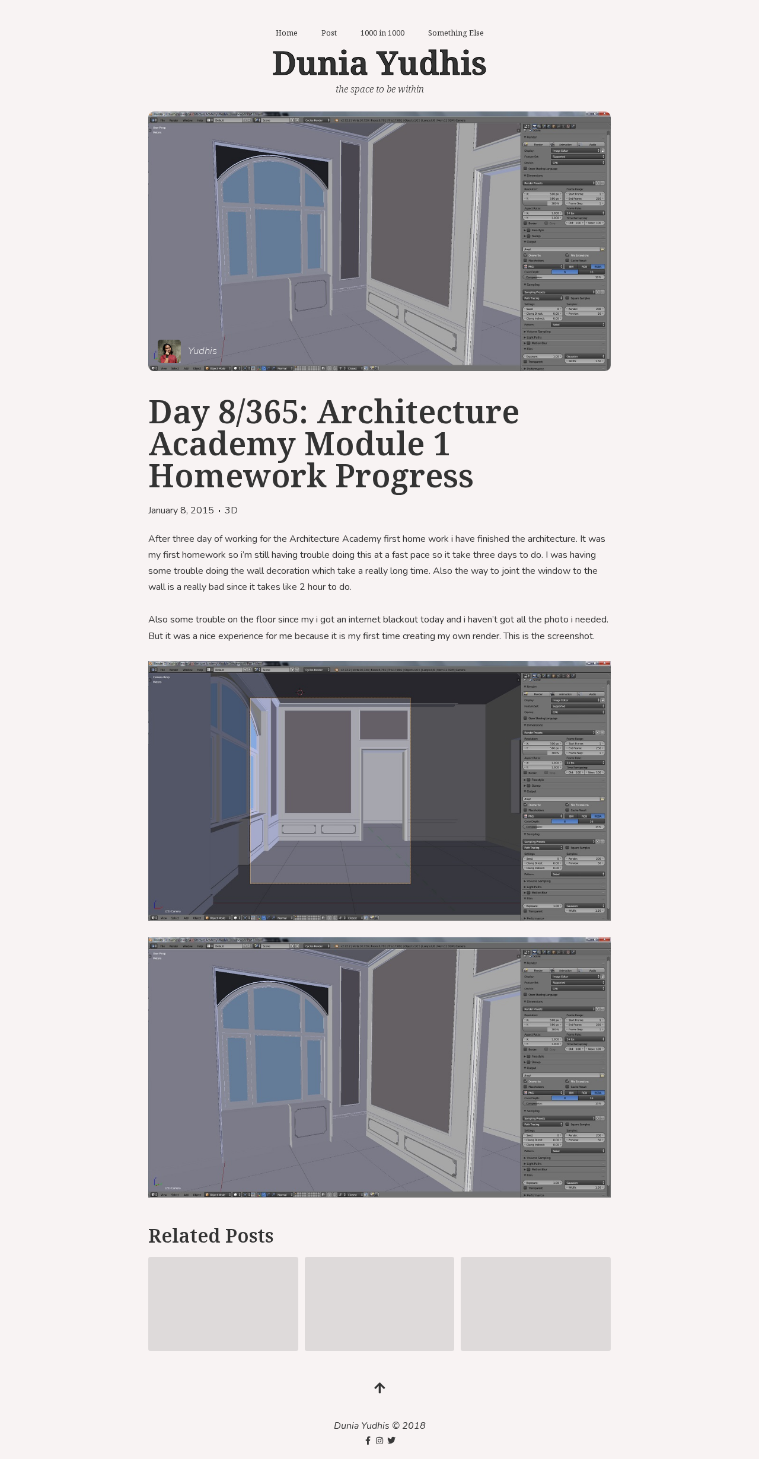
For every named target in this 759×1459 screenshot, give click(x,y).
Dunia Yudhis (379, 62)
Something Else (456, 32)
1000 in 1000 (382, 32)
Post (329, 32)
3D (231, 510)
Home (287, 32)
